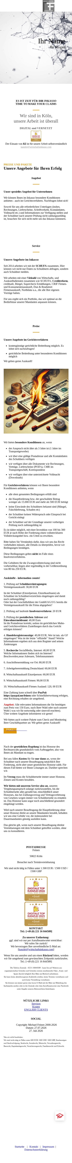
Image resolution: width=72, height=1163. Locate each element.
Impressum (48, 1146)
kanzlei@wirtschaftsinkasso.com (36, 147)
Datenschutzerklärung (36, 1149)
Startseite (20, 1146)
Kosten (36, 1006)
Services (36, 1003)
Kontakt (34, 1146)
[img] (48, 6)
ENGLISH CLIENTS (36, 1009)
